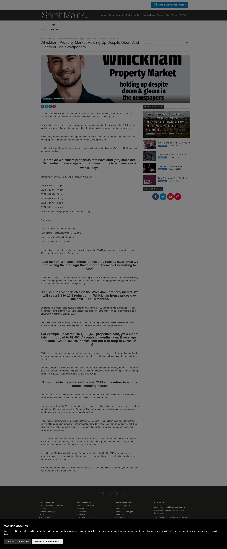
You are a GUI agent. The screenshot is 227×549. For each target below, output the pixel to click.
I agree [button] (10, 541)
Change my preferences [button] (47, 541)
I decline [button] (24, 541)
